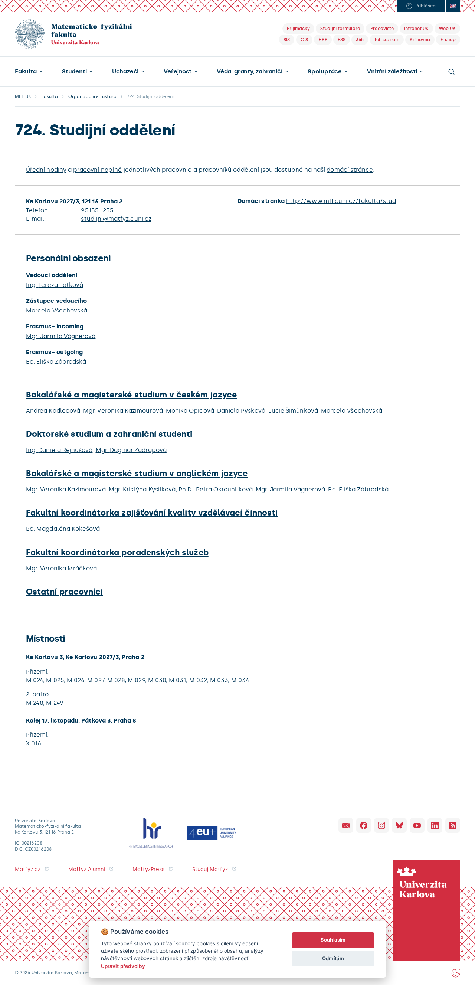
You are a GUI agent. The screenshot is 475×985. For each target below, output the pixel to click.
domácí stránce (350, 169)
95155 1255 (97, 210)
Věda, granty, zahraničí (249, 72)
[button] (28, 71)
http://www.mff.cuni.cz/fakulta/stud (341, 200)
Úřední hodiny (46, 169)
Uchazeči (125, 72)
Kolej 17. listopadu (52, 720)
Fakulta (26, 72)
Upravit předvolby (123, 966)
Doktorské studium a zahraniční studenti (109, 434)
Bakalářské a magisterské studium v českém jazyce (131, 394)
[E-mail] (345, 825)
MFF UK (23, 96)
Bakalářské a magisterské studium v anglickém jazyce (137, 473)
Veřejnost (177, 72)
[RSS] (452, 825)
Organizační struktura (92, 96)
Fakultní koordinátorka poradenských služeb (117, 552)
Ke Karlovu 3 (44, 657)
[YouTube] (417, 825)
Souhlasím (333, 940)
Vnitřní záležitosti (392, 72)
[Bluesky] (399, 825)
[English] (452, 6)
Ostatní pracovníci (64, 592)
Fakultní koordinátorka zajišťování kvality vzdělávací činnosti (152, 512)
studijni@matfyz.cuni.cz (116, 218)
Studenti (74, 72)
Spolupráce (325, 72)
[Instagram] (381, 825)
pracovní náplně (97, 169)
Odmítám (333, 958)
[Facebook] (363, 825)
